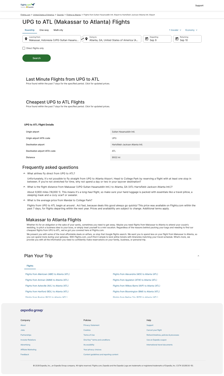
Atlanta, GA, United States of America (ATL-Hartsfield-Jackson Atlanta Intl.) (115, 40)
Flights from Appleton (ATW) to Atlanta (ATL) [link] (135, 280)
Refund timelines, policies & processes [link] (163, 335)
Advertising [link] (25, 345)
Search (37, 58)
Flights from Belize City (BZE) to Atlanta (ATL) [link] (135, 297)
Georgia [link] (60, 15)
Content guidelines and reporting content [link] (101, 354)
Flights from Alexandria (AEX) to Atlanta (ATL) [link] (135, 274)
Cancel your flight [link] (154, 330)
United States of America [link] (43, 15)
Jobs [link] (23, 330)
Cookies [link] (87, 330)
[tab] (29, 30)
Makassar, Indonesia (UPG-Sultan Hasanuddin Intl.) (55, 40)
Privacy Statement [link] (91, 325)
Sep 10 (184, 40)
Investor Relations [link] (28, 340)
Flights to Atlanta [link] (73, 15)
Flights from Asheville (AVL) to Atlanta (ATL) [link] (47, 285)
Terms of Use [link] (89, 335)
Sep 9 (153, 40)
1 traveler (173, 30)
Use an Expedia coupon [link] (157, 340)
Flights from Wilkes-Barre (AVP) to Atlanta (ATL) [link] (136, 285)
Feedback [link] (25, 354)
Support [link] (150, 325)
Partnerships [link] (26, 335)
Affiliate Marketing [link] (28, 349)
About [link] (23, 325)
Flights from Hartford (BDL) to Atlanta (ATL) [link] (47, 291)
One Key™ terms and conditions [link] (97, 340)
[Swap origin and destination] (82, 39)
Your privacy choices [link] (92, 349)
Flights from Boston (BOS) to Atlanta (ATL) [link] (46, 297)
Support (199, 5)
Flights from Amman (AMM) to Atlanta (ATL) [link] (47, 280)
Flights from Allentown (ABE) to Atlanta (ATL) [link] (47, 274)
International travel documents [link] (159, 345)
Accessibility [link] (89, 345)
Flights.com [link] (25, 15)
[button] (112, 255)
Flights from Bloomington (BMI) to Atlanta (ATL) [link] (136, 291)
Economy (190, 30)
